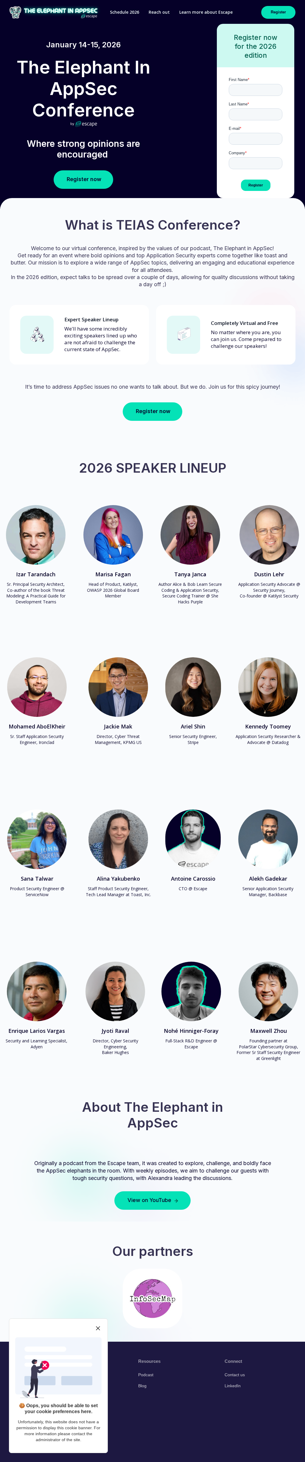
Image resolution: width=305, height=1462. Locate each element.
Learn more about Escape (206, 12)
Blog (142, 1385)
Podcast (145, 1374)
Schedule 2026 (124, 12)
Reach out (159, 12)
